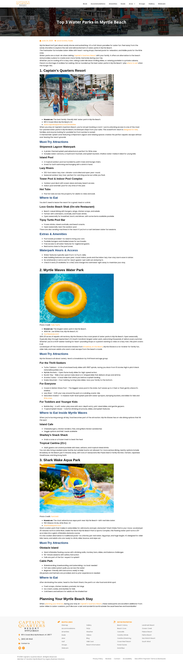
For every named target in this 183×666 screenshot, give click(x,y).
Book (85, 4)
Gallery (152, 4)
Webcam (161, 4)
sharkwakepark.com (52, 525)
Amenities (113, 4)
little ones (48, 398)
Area (131, 4)
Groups (142, 4)
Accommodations (98, 4)
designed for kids (130, 129)
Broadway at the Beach (93, 346)
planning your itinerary (54, 604)
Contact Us (25, 643)
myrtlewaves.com (51, 334)
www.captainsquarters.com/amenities (60, 124)
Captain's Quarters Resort (85, 55)
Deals (123, 4)
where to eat (132, 63)
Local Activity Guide (65, 40)
